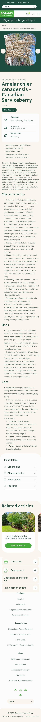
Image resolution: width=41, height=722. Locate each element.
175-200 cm (9, 110)
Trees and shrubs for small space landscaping (18, 537)
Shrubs (21, 599)
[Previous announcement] (2, 2)
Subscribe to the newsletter (20, 680)
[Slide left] (3, 51)
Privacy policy (17, 716)
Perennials (20, 604)
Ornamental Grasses (20, 615)
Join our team (20, 664)
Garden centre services (20, 659)
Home (4, 25)
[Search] (33, 7)
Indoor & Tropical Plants (20, 634)
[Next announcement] (35, 2)
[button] (38, 13)
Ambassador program (20, 670)
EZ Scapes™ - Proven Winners (20, 645)
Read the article (18, 545)
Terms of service (32, 716)
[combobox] (19, 6)
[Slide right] (37, 51)
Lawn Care (20, 640)
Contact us (20, 675)
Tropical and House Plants (20, 610)
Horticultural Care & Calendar (20, 629)
